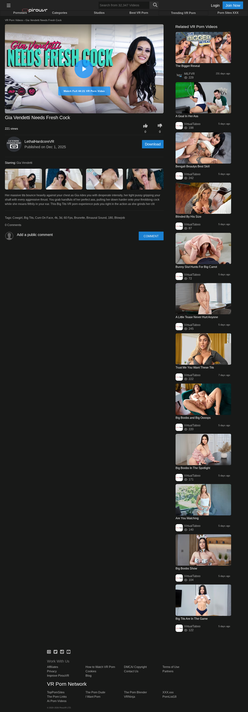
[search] (153, 5)
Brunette (79, 217)
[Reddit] (62, 651)
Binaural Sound (96, 217)
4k (56, 217)
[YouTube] (68, 651)
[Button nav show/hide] (8, 5)
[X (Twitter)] (55, 651)
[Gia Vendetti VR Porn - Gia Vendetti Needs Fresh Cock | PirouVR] (84, 69)
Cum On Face (44, 217)
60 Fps (68, 217)
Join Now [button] (232, 5)
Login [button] (215, 5)
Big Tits (29, 217)
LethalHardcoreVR (39, 141)
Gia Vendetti (24, 162)
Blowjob (119, 217)
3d (60, 217)
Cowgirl (18, 217)
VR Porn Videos (14, 20)
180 (110, 217)
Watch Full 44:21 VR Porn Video (84, 91)
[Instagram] (49, 651)
